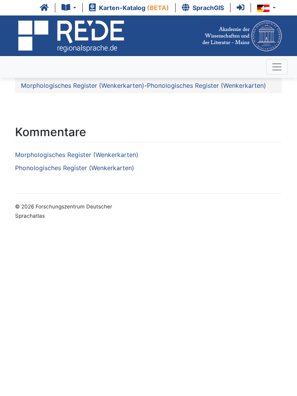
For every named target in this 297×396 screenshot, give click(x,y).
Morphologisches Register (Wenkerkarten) (82, 85)
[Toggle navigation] (277, 67)
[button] (69, 7)
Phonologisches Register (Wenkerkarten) (206, 85)
